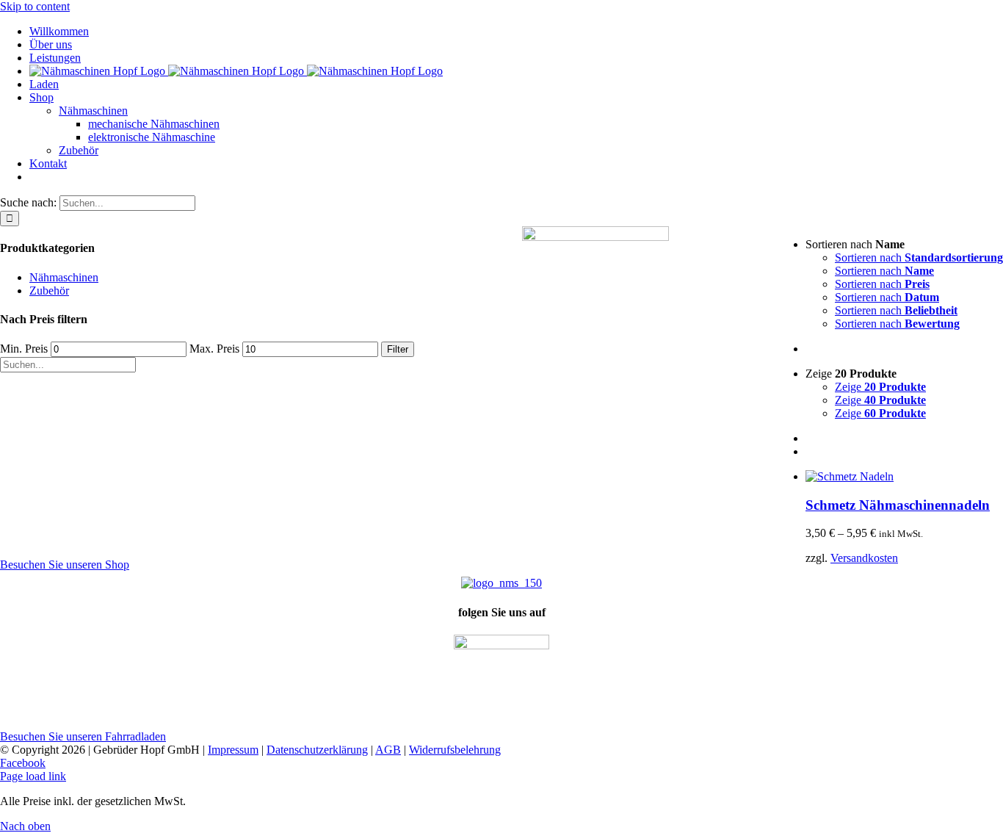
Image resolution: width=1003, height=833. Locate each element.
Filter (397, 349)
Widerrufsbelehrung (455, 749)
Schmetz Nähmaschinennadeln (897, 505)
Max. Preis (214, 348)
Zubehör (49, 290)
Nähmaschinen (63, 277)
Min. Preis (24, 348)
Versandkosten (864, 558)
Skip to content (35, 6)
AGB (388, 749)
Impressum (233, 749)
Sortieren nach (919, 257)
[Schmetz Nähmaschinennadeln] (849, 476)
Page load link (33, 776)
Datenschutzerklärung (317, 749)
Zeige (880, 387)
